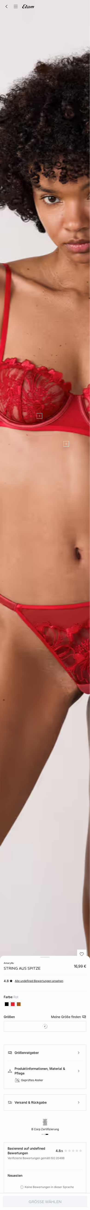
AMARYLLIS (9, 963)
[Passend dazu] (39, 415)
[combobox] (45, 1026)
